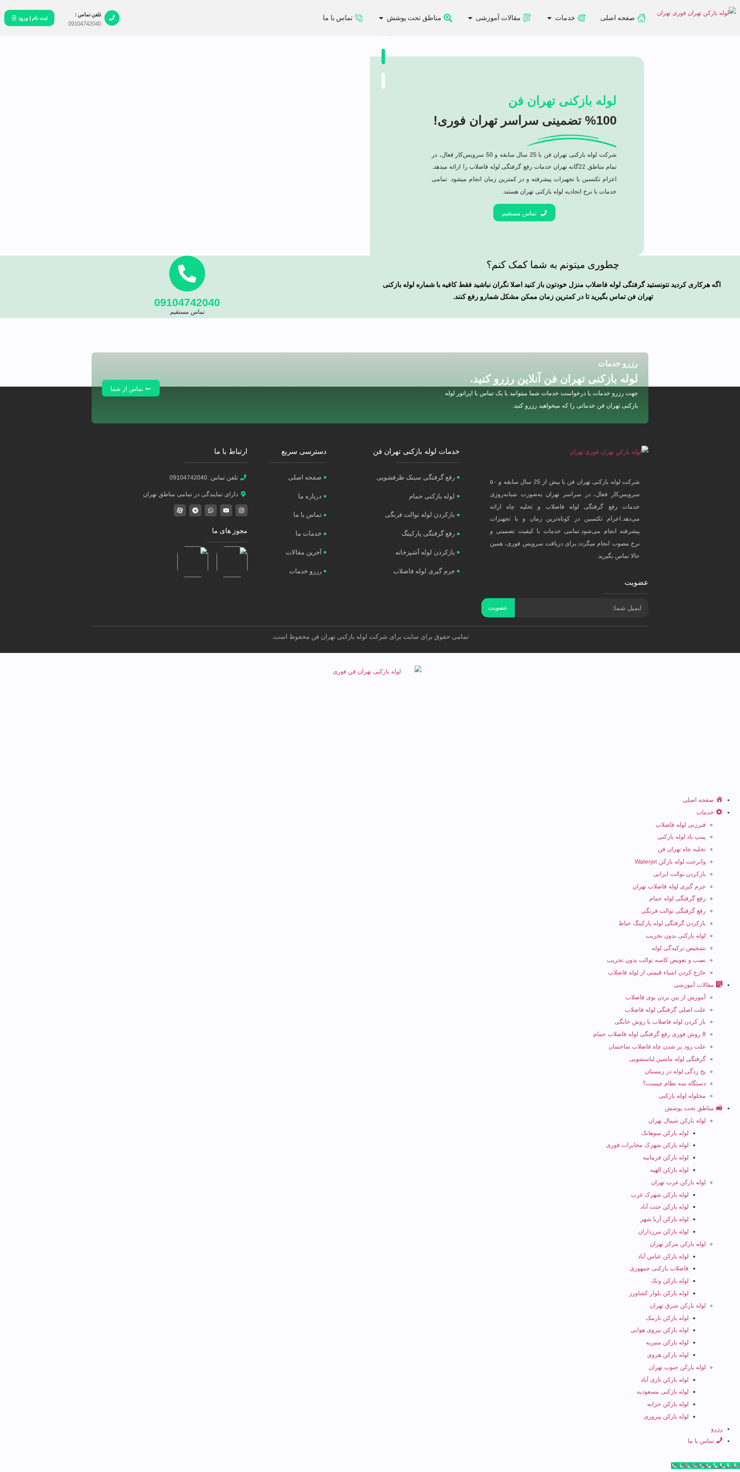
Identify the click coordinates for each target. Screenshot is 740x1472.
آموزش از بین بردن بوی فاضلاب (666, 997)
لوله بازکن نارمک (667, 1317)
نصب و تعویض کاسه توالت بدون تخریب (656, 960)
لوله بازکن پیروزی (666, 1416)
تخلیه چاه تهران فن (682, 849)
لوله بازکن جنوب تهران (677, 1367)
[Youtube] (226, 510)
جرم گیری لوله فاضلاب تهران (669, 886)
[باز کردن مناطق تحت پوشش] (381, 18)
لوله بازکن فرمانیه (666, 1157)
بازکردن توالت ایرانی (679, 873)
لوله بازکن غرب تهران (678, 1182)
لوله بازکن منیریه (667, 1342)
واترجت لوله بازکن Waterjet (670, 861)
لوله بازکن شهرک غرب (660, 1194)
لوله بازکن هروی (668, 1354)
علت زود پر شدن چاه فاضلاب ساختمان (657, 1046)
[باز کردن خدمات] (549, 18)
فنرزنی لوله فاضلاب (681, 824)
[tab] (383, 57)
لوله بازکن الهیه (669, 1169)
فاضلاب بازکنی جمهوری (659, 1268)
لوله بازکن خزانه (668, 1403)
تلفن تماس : (88, 15)
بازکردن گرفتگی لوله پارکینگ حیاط (662, 923)
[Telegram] (195, 510)
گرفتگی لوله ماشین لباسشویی (667, 1058)
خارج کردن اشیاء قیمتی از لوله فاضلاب (657, 972)
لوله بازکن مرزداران (663, 1231)
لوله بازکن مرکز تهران (678, 1243)
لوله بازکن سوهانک (665, 1132)
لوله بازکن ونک (670, 1280)
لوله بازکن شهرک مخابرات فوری (647, 1144)
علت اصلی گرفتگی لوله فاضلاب (665, 1009)
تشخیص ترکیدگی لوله (679, 948)
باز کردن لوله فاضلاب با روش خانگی (660, 1021)
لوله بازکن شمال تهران (677, 1120)
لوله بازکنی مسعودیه (663, 1391)
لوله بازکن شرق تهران (678, 1305)
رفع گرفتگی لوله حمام (677, 898)
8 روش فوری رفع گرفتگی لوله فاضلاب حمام (649, 1034)
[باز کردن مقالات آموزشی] (470, 18)
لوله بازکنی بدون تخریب (676, 935)
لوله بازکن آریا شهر (664, 1219)
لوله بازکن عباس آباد (663, 1256)
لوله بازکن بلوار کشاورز (659, 1293)
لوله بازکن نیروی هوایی (659, 1329)
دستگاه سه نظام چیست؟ (674, 1083)
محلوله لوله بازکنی (682, 1095)
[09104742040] (187, 274)
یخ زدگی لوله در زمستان (675, 1071)
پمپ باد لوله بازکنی (681, 836)
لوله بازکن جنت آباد (664, 1206)
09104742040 (187, 302)
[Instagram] (242, 510)
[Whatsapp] (211, 510)
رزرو (717, 1428)
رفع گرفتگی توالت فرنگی (673, 910)
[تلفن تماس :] (111, 17)
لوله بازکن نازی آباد (665, 1379)
